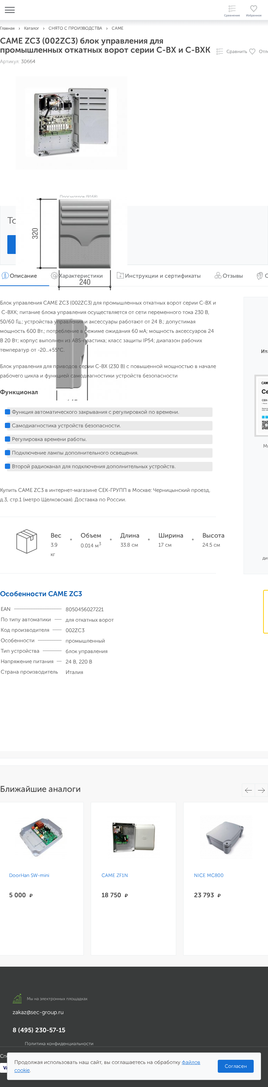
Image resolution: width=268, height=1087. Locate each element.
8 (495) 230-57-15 (39, 1030)
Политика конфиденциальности (59, 1043)
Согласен (236, 1066)
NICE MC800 (209, 875)
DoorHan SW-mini (29, 875)
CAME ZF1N (115, 875)
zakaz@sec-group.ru (38, 1012)
